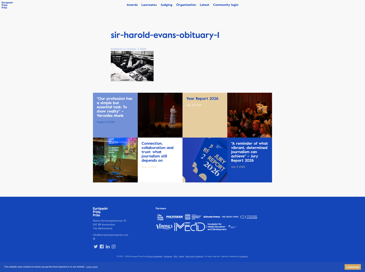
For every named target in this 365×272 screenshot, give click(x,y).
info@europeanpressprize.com (110, 234)
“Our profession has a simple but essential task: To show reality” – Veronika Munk (114, 107)
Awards (132, 5)
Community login (225, 5)
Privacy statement (155, 256)
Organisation (186, 5)
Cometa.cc (243, 256)
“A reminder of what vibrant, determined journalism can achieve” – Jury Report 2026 (249, 152)
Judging (166, 5)
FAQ (175, 256)
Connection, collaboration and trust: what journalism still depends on (158, 152)
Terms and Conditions (194, 256)
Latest (204, 5)
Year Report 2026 (202, 98)
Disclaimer (168, 256)
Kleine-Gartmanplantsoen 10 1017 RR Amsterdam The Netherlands (109, 224)
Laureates (149, 5)
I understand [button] (353, 267)
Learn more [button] (92, 267)
